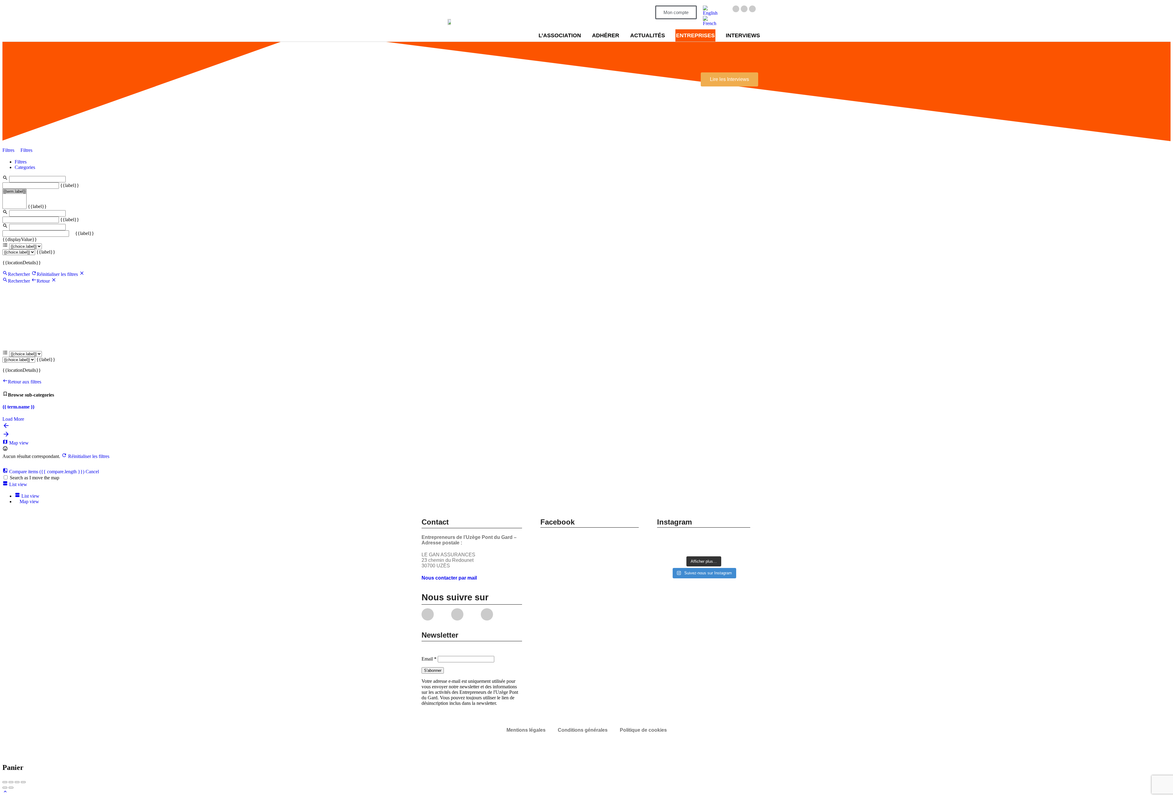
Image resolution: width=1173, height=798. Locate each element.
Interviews (743, 35)
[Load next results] (6, 436)
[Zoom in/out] (23, 782)
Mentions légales (526, 730)
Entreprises (695, 35)
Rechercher (19, 274)
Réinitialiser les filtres (58, 274)
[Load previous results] (6, 427)
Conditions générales (583, 730)
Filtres (9, 150)
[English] (711, 13)
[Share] (11, 782)
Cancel (92, 471)
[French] (711, 23)
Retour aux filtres (24, 381)
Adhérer (605, 35)
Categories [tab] (25, 167)
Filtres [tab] (21, 161)
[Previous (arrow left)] (4, 788)
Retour (44, 281)
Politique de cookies (643, 730)
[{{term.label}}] (14, 191)
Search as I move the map (34, 477)
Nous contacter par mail (449, 577)
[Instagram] (744, 8)
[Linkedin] (752, 8)
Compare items (46, 471)
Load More (13, 419)
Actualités (647, 35)
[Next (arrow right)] (11, 788)
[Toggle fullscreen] (17, 782)
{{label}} (69, 185)
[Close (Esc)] (4, 782)
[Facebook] (736, 8)
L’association (560, 35)
